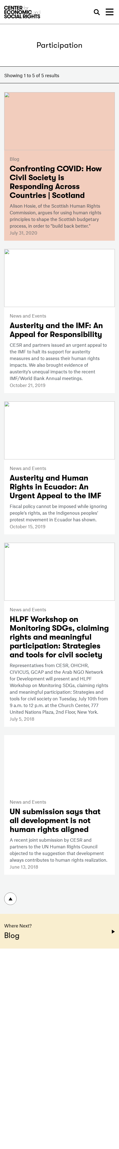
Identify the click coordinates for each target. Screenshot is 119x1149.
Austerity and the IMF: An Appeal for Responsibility (56, 330)
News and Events (28, 315)
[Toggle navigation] (109, 12)
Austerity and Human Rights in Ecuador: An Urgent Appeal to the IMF (55, 487)
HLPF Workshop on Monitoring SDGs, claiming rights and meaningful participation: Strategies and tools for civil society (59, 637)
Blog (14, 159)
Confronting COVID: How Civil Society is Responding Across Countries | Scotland (56, 182)
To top (10, 898)
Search (96, 12)
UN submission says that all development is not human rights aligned (55, 820)
